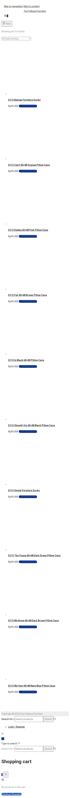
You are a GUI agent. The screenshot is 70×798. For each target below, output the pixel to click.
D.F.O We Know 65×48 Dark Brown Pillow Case (33, 620)
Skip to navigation (13, 6)
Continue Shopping (11, 794)
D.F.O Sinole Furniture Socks (24, 490)
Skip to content (31, 6)
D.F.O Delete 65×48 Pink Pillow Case (28, 230)
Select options (29, 106)
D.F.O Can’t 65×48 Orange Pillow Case (29, 165)
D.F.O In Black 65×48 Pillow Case (26, 360)
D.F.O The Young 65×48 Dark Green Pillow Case (34, 555)
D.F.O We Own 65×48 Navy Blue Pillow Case (31, 685)
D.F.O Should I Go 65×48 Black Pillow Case (31, 425)
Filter (8, 23)
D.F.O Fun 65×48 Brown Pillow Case (27, 295)
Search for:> (8, 719)
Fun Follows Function (35, 11)
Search (48, 719)
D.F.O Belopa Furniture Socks (24, 100)
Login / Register (16, 726)
